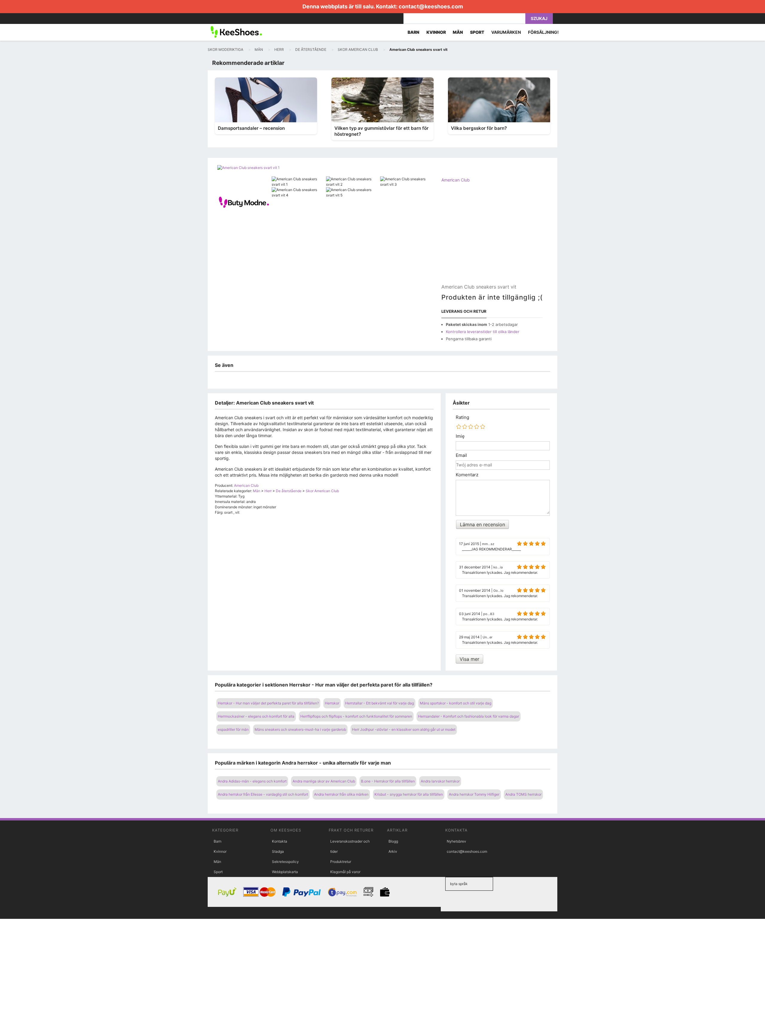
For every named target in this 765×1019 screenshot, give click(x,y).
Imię (460, 436)
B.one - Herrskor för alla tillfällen (388, 781)
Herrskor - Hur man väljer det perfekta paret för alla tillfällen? (268, 703)
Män (217, 861)
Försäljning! (543, 32)
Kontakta (279, 841)
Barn (217, 841)
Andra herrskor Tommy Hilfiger (474, 794)
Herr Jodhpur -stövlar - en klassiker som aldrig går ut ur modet (403, 729)
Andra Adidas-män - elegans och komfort (252, 781)
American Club (455, 179)
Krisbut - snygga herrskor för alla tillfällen (408, 794)
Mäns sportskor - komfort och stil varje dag (455, 703)
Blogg (393, 841)
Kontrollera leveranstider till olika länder (482, 331)
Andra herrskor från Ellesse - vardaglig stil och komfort (263, 794)
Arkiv (392, 851)
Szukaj (539, 18)
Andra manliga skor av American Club (324, 781)
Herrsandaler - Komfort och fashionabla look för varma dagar (468, 716)
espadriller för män (233, 729)
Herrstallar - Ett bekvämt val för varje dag (379, 703)
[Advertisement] (492, 238)
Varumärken (506, 32)
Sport (218, 871)
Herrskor (332, 703)
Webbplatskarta (285, 871)
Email (461, 455)
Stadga (278, 851)
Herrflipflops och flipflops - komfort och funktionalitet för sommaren (356, 716)
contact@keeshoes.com (431, 6)
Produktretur (340, 861)
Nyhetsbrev (456, 841)
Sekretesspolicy (285, 861)
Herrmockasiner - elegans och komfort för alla (256, 716)
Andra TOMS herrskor (523, 794)
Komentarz (467, 475)
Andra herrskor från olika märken (341, 794)
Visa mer (469, 659)
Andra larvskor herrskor (440, 781)
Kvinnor (220, 851)
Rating (462, 417)
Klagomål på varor (345, 871)
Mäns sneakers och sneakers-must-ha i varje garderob (300, 729)
